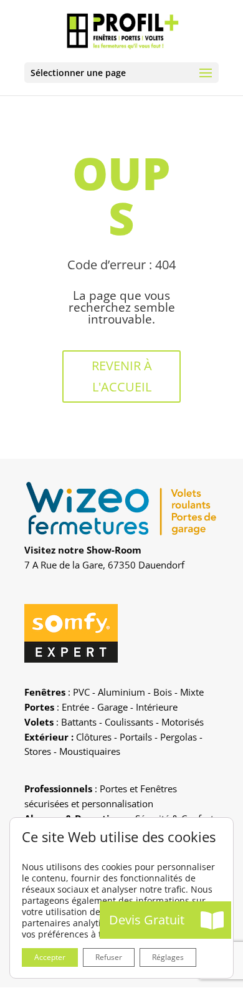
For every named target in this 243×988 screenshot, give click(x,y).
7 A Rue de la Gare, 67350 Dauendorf (104, 565)
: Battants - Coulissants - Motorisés (114, 722)
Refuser (108, 957)
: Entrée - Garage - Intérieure (101, 707)
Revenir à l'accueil (122, 376)
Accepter (49, 957)
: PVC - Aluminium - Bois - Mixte (114, 692)
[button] (212, 920)
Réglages (168, 957)
